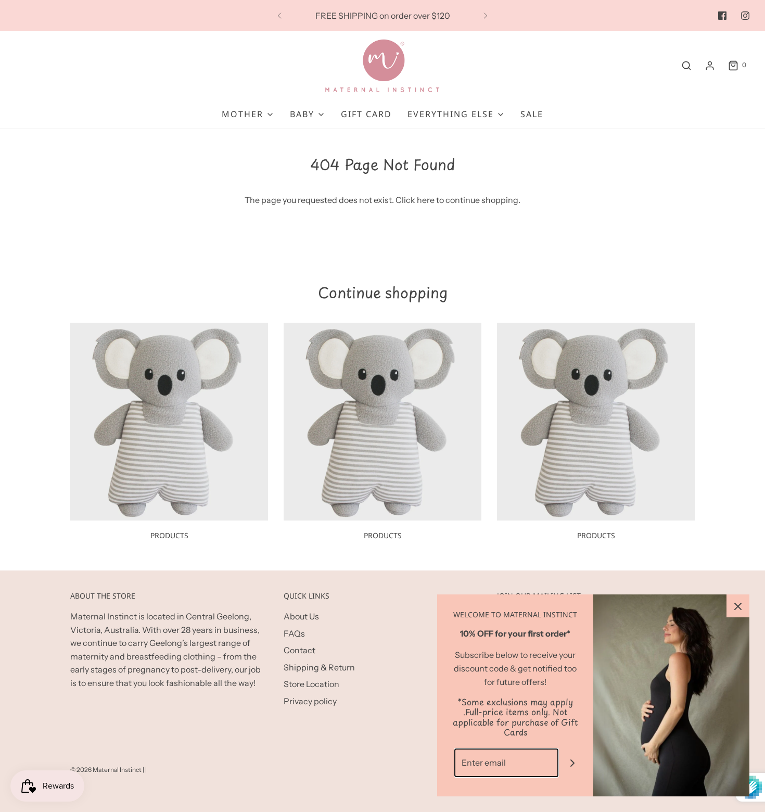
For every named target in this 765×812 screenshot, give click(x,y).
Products (169, 535)
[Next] (485, 15)
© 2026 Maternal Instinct (106, 769)
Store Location (311, 684)
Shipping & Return (319, 667)
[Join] (572, 762)
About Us (301, 616)
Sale (531, 114)
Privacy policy (310, 701)
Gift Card (366, 114)
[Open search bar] (686, 65)
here (426, 200)
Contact (299, 650)
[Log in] (710, 65)
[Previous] (279, 15)
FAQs (294, 633)
